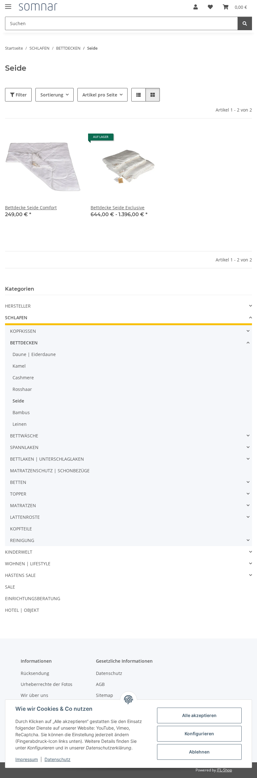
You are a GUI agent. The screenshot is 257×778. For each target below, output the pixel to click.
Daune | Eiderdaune (34, 354)
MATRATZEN (23, 505)
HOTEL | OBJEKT (22, 610)
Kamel (19, 366)
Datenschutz (58, 759)
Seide (18, 401)
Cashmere (23, 378)
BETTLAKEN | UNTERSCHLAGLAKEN (47, 459)
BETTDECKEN (24, 343)
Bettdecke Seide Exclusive (117, 208)
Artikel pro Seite (99, 95)
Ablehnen (199, 751)
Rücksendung (35, 673)
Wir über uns (34, 695)
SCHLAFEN (16, 318)
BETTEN (18, 482)
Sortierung (51, 95)
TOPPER (18, 494)
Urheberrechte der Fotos (46, 684)
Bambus (21, 412)
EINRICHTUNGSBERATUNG (32, 598)
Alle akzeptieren (199, 715)
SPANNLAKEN (24, 447)
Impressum (26, 759)
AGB (100, 684)
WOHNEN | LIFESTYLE (27, 564)
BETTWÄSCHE (24, 436)
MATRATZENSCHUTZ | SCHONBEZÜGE (50, 471)
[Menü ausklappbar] (8, 4)
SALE (10, 587)
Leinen (20, 424)
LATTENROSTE (25, 517)
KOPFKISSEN (23, 331)
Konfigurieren (199, 733)
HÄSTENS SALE (20, 575)
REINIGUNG (22, 540)
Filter (20, 95)
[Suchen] (245, 23)
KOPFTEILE (21, 529)
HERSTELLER (18, 306)
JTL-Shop (224, 770)
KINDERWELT (18, 552)
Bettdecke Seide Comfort (31, 208)
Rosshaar (22, 389)
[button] (195, 7)
